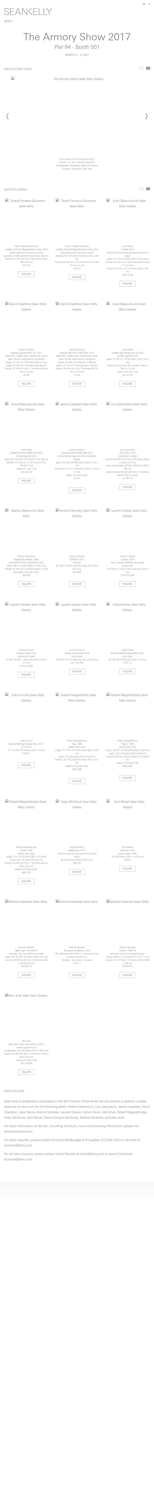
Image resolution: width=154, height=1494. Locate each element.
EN (144, 4)
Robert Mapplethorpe (132, 1112)
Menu (8, 21)
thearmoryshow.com (18, 1131)
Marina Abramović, (81, 1107)
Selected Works (141, 188)
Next (146, 116)
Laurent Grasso (70, 1112)
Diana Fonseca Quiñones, (61, 1117)
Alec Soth (117, 1117)
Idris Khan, (109, 1112)
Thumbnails (148, 68)
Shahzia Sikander (91, 1117)
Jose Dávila (27, 1112)
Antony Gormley (47, 1112)
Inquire (26, 274)
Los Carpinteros (106, 1107)
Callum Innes (91, 1112)
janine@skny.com (19, 1159)
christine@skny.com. (18, 1145)
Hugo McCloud (14, 1117)
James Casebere (129, 1107)
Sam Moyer (34, 1117)
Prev (7, 116)
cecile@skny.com (92, 1154)
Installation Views (141, 68)
